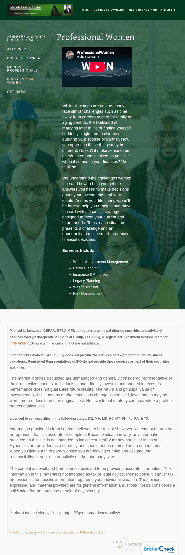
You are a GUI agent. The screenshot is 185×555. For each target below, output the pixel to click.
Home (84, 10)
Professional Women (21, 81)
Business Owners (109, 10)
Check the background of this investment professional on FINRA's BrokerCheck (58, 532)
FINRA (15, 343)
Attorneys (18, 49)
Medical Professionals (22, 68)
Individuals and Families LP (153, 10)
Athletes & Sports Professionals (26, 38)
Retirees (16, 91)
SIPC (25, 343)
